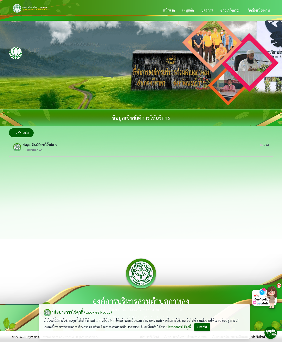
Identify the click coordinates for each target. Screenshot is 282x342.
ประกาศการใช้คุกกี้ (178, 327)
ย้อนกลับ (23, 133)
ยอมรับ (202, 327)
